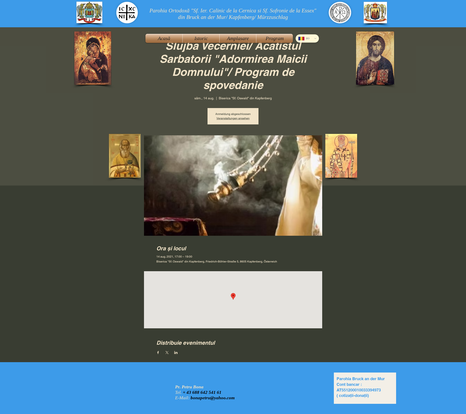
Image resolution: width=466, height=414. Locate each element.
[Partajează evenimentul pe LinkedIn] (176, 352)
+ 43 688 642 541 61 (202, 392)
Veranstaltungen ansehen (233, 118)
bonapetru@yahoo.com (213, 397)
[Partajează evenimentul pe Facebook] (158, 352)
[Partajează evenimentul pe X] (167, 352)
